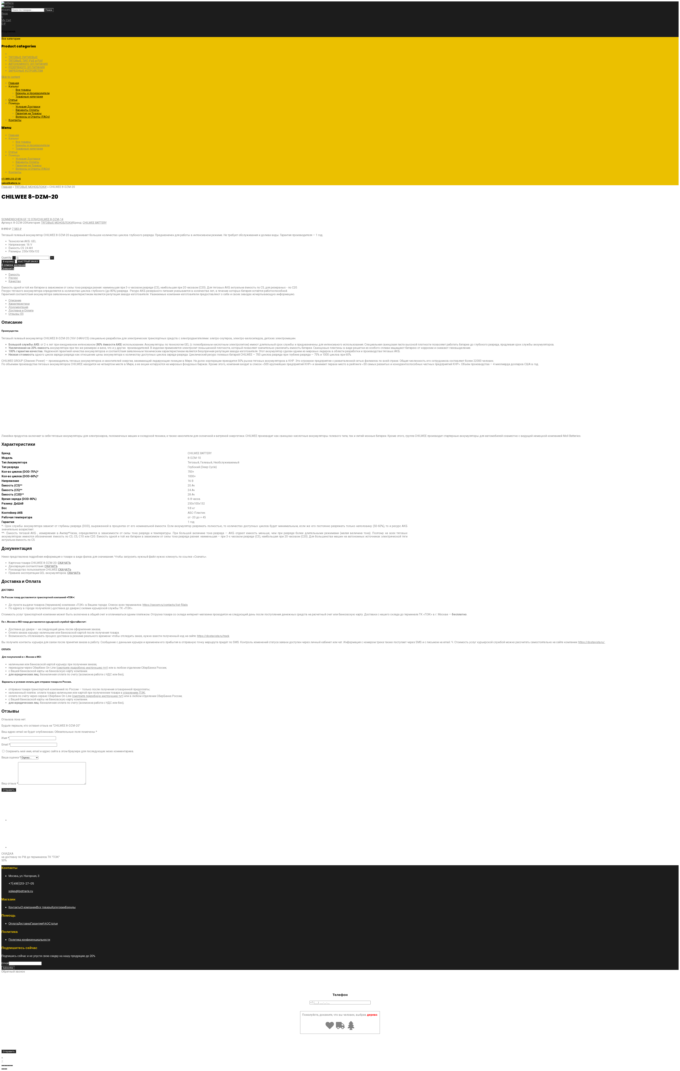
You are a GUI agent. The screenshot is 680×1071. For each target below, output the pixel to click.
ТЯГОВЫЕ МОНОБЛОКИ (24, 54)
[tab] (343, 300)
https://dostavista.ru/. (591, 642)
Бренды (70, 907)
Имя (5, 738)
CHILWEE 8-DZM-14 (50, 219)
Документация (18, 307)
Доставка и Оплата (20, 310)
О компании (28, 907)
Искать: (6, 10)
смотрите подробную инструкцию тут (82, 667)
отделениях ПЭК (134, 692)
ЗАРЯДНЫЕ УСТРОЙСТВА (25, 70)
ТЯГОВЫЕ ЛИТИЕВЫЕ (23, 57)
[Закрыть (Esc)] (2, 1065)
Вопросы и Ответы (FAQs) (33, 116)
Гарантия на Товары (29, 113)
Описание (14, 300)
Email (5, 744)
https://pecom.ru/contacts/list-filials (165, 605)
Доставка (24, 924)
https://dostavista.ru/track (213, 636)
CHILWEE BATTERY (95, 222)
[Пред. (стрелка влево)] (2, 1068)
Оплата (13, 924)
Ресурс (13, 278)
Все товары (23, 90)
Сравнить (7, 268)
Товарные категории (29, 96)
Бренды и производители (33, 93)
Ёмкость (14, 274)
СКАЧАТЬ (51, 566)
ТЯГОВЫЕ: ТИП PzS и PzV (25, 60)
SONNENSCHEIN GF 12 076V (19, 219)
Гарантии (36, 924)
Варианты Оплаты (27, 110)
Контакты (14, 120)
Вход (4, 13)
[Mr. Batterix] (7, 3)
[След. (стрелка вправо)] (5, 1068)
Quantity (6, 257)
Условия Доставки (28, 106)
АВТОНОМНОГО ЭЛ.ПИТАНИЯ (28, 64)
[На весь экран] (8, 1065)
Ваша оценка (11, 757)
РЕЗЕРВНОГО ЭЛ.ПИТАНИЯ (26, 67)
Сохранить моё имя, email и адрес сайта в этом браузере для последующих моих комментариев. (70, 751)
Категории (58, 907)
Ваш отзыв (9, 783)
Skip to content (10, 77)
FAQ (46, 924)
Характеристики (19, 303)
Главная (13, 83)
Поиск (49, 10)
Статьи (12, 100)
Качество (14, 281)
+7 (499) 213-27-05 (11, 178)
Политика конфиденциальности (29, 940)
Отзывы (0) (16, 314)
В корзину (8, 261)
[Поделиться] (5, 1065)
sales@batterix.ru (10, 183)
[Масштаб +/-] (11, 1065)
